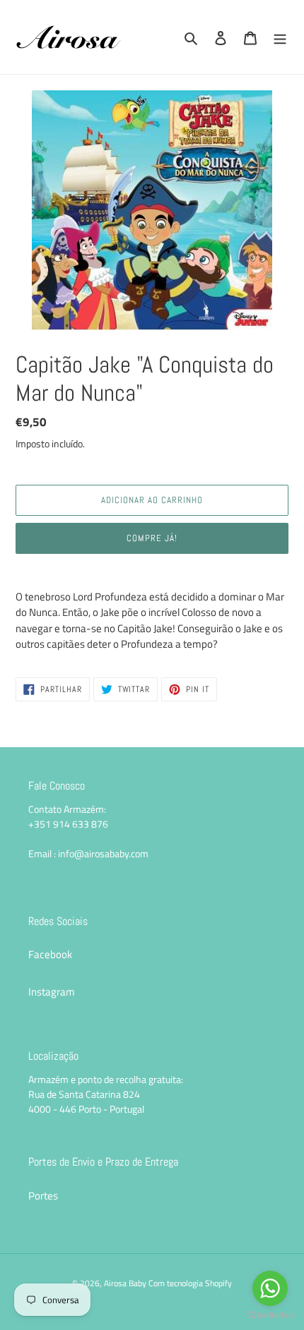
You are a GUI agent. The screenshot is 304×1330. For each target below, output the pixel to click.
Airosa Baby (125, 1283)
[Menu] (280, 37)
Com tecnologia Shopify (190, 1283)
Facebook (50, 954)
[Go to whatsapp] (270, 1288)
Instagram (51, 992)
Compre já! (152, 538)
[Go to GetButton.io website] (270, 1315)
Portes (43, 1195)
